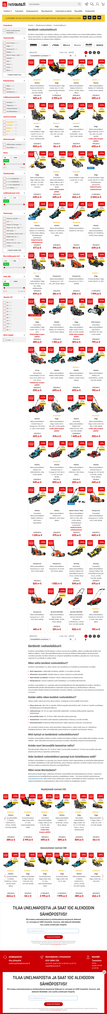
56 (8, 305)
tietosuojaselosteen (56, 944)
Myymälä (96, 956)
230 (8, 324)
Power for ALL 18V (14, 228)
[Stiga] (55, 45)
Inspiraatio (88, 981)
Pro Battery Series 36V (15, 234)
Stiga (9, 46)
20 (8, 311)
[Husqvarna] (78, 45)
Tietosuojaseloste (37, 992)
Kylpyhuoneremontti (64, 988)
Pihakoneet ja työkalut (44, 25)
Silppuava (11, 105)
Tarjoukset (19, 11)
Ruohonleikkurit (60, 25)
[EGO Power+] (44, 45)
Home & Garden (13, 218)
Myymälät (78, 11)
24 (8, 321)
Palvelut (60, 981)
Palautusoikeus (9, 988)
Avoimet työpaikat (37, 988)
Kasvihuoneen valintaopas (94, 988)
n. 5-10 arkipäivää (14, 185)
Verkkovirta (11, 92)
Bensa (10, 89)
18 (8, 308)
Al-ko (9, 64)
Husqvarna (11, 49)
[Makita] (33, 45)
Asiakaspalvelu (32, 11)
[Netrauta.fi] (14, 4)
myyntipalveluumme (35, 779)
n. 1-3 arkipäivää (13, 179)
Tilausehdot (7, 992)
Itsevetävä (11, 147)
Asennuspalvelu (63, 985)
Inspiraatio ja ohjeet (63, 11)
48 (8, 318)
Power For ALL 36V (14, 243)
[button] (14, 75)
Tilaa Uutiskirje (53, 937)
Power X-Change (13, 225)
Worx (9, 70)
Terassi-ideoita (89, 985)
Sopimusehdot (35, 995)
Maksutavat (7, 985)
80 (8, 330)
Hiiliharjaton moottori (15, 144)
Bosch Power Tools (14, 55)
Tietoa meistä (35, 985)
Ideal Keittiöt (62, 998)
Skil (8, 61)
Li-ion (9, 340)
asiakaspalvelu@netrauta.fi (19, 963)
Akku (10, 86)
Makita (10, 52)
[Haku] (79, 4)
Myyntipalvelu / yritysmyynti (58, 956)
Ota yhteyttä (15, 960)
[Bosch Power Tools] (100, 45)
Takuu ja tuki (8, 995)
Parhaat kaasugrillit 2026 (93, 998)
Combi (9, 246)
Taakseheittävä (13, 108)
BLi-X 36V (10, 240)
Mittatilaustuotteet (64, 995)
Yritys (32, 981)
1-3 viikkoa (11, 188)
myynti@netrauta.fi (52, 966)
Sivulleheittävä (13, 111)
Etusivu (31, 25)
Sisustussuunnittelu (64, 992)
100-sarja (10, 231)
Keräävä (10, 102)
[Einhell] (66, 45)
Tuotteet (6, 11)
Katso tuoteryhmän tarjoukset (13, 32)
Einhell (10, 58)
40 (8, 314)
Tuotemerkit (90, 11)
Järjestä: (33, 52)
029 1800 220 (52, 960)
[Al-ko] (89, 45)
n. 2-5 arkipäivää (13, 182)
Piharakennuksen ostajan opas (93, 993)
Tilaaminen (8, 981)
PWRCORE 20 (12, 237)
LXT (9, 222)
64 (8, 327)
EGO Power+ (12, 43)
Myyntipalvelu (47, 11)
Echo (9, 67)
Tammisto (97, 960)
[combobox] (55, 4)
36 (8, 302)
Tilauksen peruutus (10, 1002)
